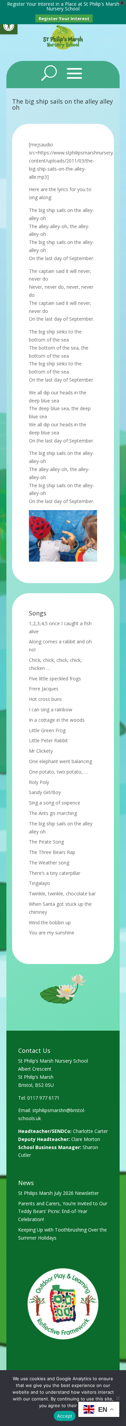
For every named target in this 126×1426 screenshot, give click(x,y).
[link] (8, 25)
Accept (65, 1416)
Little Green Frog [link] (47, 730)
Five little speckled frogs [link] (55, 678)
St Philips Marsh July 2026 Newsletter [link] (58, 1193)
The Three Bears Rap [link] (52, 852)
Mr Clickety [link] (41, 751)
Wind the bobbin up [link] (50, 922)
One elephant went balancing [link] (60, 761)
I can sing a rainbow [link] (50, 709)
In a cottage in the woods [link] (57, 720)
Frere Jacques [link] (43, 688)
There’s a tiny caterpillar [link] (54, 873)
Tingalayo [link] (39, 883)
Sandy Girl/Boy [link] (45, 792)
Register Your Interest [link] (64, 18)
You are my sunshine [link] (51, 932)
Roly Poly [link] (39, 782)
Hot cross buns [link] (45, 699)
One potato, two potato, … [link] (58, 772)
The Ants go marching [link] (53, 813)
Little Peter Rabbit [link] (48, 740)
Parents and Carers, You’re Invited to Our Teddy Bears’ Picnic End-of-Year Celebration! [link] (62, 1211)
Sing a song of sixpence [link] (54, 802)
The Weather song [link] (49, 862)
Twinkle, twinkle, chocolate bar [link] (62, 893)
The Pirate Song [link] (46, 842)
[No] (117, 1398)
